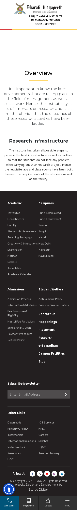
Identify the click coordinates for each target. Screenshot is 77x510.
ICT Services (46, 422)
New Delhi (44, 243)
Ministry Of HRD (18, 428)
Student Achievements (22, 231)
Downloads (14, 422)
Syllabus (13, 262)
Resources (14, 453)
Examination (15, 249)
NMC (41, 428)
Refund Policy (16, 340)
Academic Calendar (19, 274)
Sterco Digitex (38, 489)
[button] (9, 489)
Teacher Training (48, 453)
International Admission (22, 305)
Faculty (12, 225)
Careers (43, 434)
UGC (11, 459)
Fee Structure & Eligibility (17, 313)
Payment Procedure (20, 333)
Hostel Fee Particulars (21, 321)
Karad (42, 237)
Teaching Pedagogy (20, 237)
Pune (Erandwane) (49, 219)
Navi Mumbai (46, 255)
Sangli (42, 231)
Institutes (14, 212)
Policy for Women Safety (53, 305)
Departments (16, 219)
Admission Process (19, 299)
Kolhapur (44, 249)
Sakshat (43, 440)
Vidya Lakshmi (16, 447)
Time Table (14, 268)
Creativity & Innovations (23, 243)
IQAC (42, 447)
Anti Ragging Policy (50, 299)
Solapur (43, 225)
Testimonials (15, 434)
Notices (12, 255)
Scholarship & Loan (19, 327)
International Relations (22, 440)
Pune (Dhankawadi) (50, 212)
